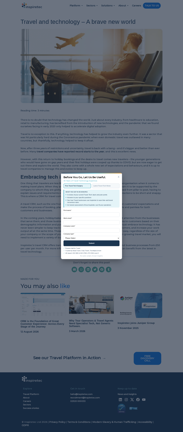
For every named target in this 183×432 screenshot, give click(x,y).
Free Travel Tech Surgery (74, 186)
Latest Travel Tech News (102, 186)
